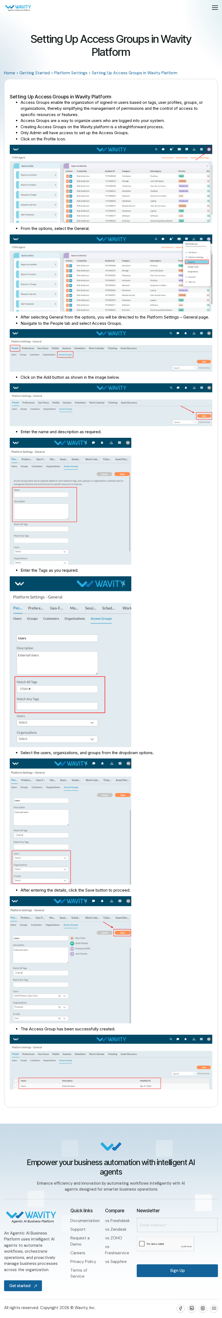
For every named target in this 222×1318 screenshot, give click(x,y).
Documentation (85, 1220)
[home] (18, 7)
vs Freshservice (117, 1250)
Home (9, 73)
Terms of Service (78, 1273)
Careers (77, 1253)
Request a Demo (80, 1241)
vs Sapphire (116, 1261)
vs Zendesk (115, 1229)
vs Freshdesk (117, 1220)
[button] (215, 7)
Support (78, 1229)
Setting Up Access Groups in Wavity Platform (134, 73)
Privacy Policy (83, 1261)
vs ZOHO (113, 1238)
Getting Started (34, 73)
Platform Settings (70, 73)
